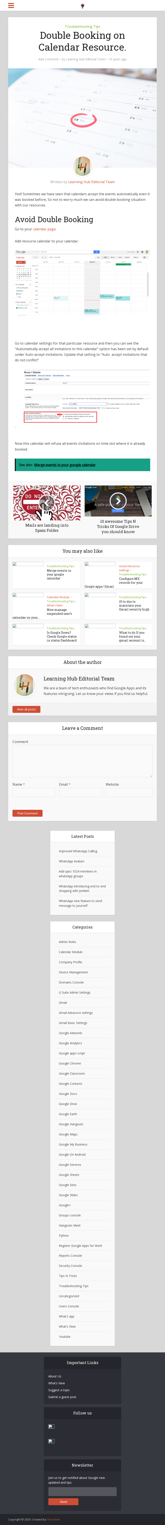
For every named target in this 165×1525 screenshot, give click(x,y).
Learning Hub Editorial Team (85, 59)
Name (18, 784)
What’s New (56, 1383)
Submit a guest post (62, 1397)
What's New (54, 605)
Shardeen (53, 1519)
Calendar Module (58, 597)
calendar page (44, 229)
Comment (20, 741)
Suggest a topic (59, 1390)
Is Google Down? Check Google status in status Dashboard (62, 636)
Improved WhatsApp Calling (78, 851)
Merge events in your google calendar (59, 574)
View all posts (26, 709)
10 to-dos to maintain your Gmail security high (134, 605)
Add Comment (48, 59)
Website (112, 784)
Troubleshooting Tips (82, 26)
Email (64, 784)
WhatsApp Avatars (71, 861)
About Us (54, 1376)
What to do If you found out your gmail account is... (132, 636)
